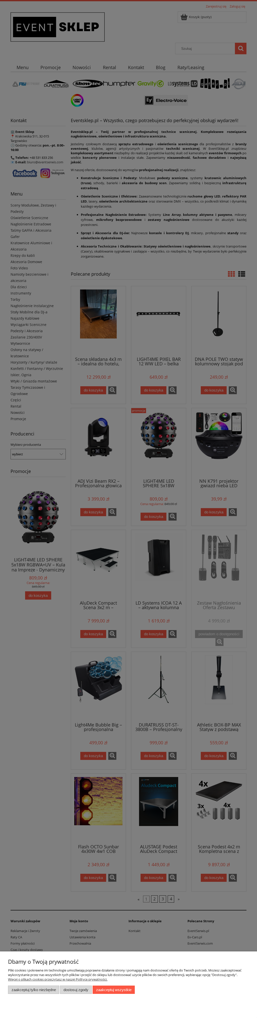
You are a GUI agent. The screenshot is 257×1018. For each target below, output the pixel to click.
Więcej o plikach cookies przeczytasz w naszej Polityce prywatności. (57, 979)
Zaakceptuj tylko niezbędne (34, 990)
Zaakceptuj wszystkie (114, 990)
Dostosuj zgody (75, 990)
